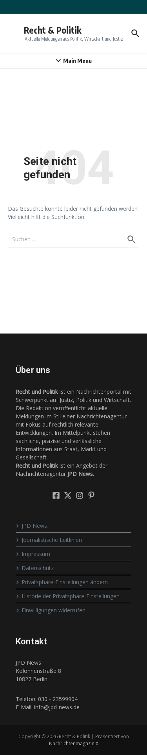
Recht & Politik (53, 30)
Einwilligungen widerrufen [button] (53, 610)
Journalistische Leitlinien (52, 539)
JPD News (34, 525)
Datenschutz (38, 568)
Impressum (36, 554)
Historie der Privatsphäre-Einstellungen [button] (71, 596)
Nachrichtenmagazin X (73, 743)
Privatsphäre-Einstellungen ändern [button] (65, 582)
